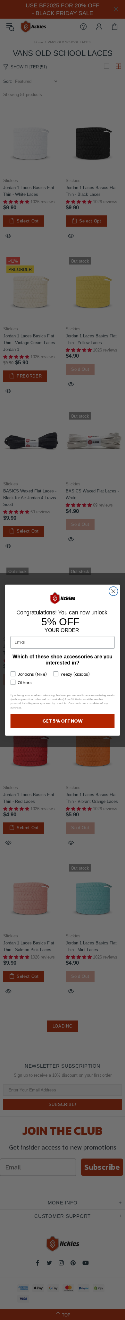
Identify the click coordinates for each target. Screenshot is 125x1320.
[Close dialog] (113, 590)
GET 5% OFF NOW (62, 720)
